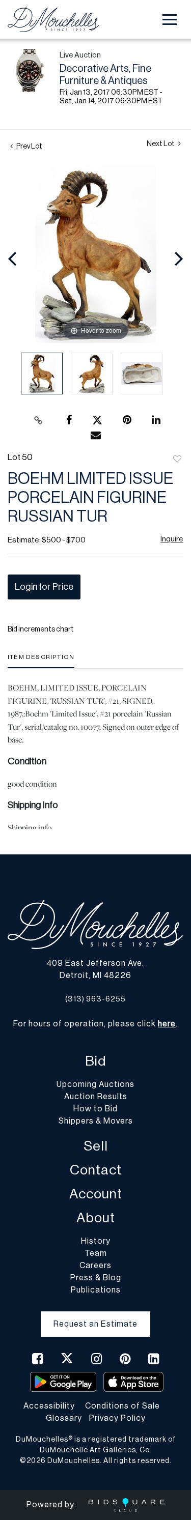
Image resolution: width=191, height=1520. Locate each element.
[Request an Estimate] (95, 1316)
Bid (95, 1061)
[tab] (41, 660)
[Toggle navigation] (169, 20)
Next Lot (161, 144)
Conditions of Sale (122, 1406)
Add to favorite (177, 459)
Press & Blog (95, 1278)
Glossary (64, 1418)
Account (95, 1194)
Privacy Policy (117, 1418)
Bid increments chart (41, 629)
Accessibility (49, 1406)
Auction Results (95, 1097)
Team (96, 1253)
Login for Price (44, 586)
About (95, 1218)
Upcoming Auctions (95, 1084)
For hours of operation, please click (94, 1024)
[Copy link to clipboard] (38, 420)
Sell (96, 1146)
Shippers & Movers (96, 1121)
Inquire (171, 539)
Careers (95, 1265)
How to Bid (95, 1109)
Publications (96, 1290)
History (96, 1241)
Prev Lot (28, 146)
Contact (96, 1170)
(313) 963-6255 (95, 999)
